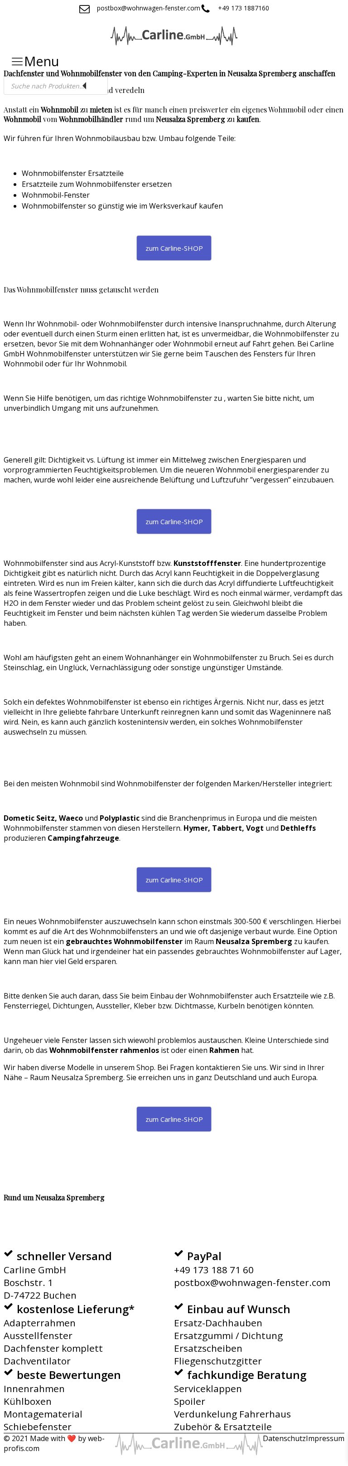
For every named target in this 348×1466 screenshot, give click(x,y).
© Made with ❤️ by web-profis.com (54, 1443)
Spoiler (189, 1401)
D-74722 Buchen (40, 1295)
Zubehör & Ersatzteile (223, 1426)
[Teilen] (298, 10)
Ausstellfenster (38, 1335)
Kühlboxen (28, 1401)
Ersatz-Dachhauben (218, 1322)
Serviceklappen (208, 1388)
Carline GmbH (35, 1269)
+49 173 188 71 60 (214, 1269)
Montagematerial (43, 1414)
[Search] (96, 86)
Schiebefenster (38, 1426)
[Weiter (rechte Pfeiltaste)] (332, 733)
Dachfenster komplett (53, 1348)
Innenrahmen (34, 1388)
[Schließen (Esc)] (318, 10)
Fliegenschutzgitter (218, 1360)
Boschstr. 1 (28, 1282)
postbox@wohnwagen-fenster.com (252, 1282)
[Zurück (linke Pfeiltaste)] (16, 733)
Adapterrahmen (40, 1322)
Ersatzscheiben (208, 1348)
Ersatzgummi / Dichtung (228, 1335)
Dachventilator (37, 1360)
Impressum (325, 1438)
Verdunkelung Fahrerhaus (232, 1414)
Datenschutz (284, 1438)
